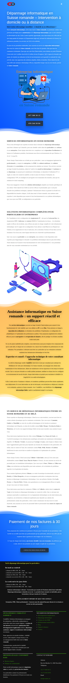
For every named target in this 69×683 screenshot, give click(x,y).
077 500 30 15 (34, 115)
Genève (9, 423)
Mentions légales (9, 661)
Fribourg (38, 436)
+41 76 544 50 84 (46, 672)
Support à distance (43, 627)
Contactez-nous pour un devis (34, 550)
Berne (33, 457)
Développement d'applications (46, 615)
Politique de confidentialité (12, 663)
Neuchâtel (16, 423)
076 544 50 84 (34, 123)
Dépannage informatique (45, 617)
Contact (40, 629)
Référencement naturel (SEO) (46, 622)
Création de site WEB (44, 620)
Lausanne (54, 420)
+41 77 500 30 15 (46, 669)
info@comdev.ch (45, 678)
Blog (39, 624)
